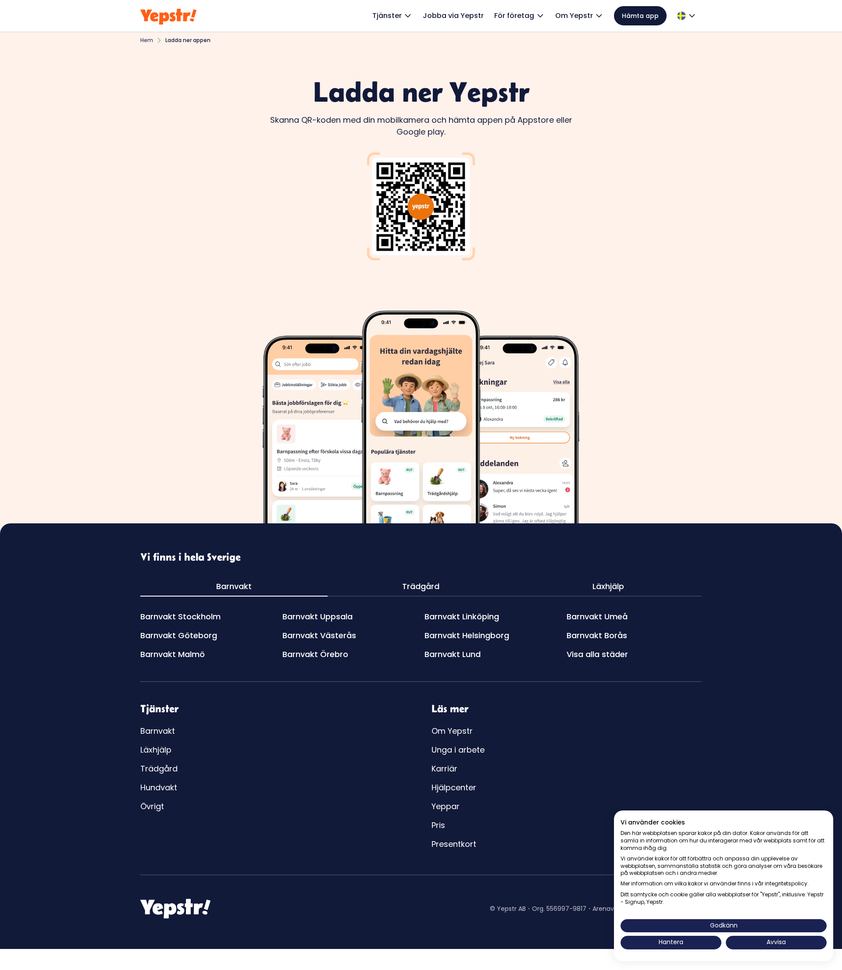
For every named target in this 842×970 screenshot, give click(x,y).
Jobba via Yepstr (453, 16)
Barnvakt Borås (597, 635)
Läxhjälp (155, 749)
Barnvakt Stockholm (180, 616)
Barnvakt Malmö (172, 654)
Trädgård (159, 768)
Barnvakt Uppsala (317, 616)
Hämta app (640, 15)
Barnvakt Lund (453, 654)
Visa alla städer (597, 654)
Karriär (444, 768)
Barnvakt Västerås (319, 635)
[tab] (234, 587)
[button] (392, 16)
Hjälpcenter (454, 787)
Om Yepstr (452, 730)
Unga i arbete (458, 749)
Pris (438, 825)
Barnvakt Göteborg (178, 635)
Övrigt (152, 806)
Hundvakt (158, 787)
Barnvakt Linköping (462, 616)
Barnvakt (157, 730)
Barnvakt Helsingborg (467, 635)
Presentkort (454, 844)
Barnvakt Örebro (315, 654)
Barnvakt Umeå (597, 616)
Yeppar (446, 806)
